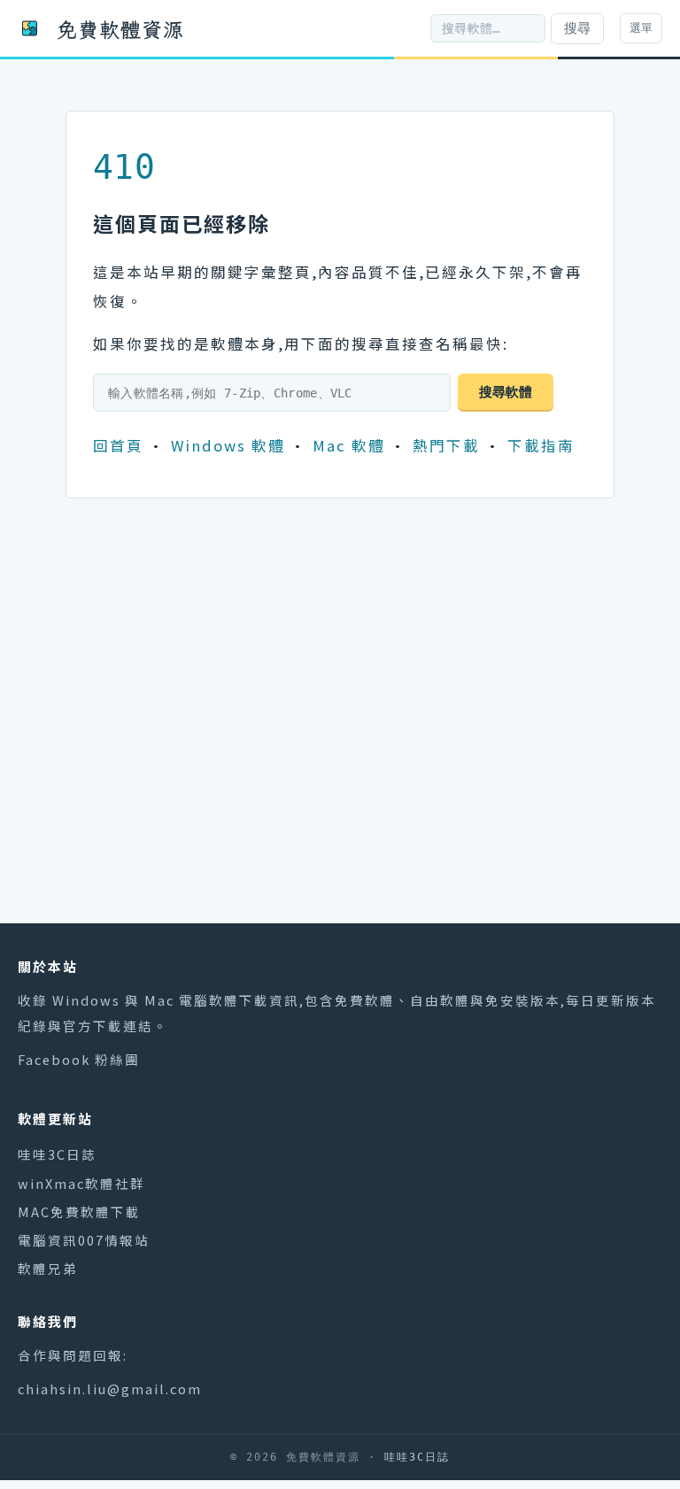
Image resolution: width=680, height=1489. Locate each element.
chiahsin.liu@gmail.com (110, 1388)
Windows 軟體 (228, 445)
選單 (641, 28)
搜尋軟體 (505, 391)
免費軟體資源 (120, 28)
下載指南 (541, 445)
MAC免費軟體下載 (79, 1211)
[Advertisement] (340, 750)
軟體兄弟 (48, 1268)
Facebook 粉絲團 (79, 1059)
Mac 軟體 (349, 445)
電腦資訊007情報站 (84, 1240)
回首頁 (118, 445)
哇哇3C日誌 (57, 1154)
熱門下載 (446, 445)
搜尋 (577, 28)
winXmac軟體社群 (81, 1183)
